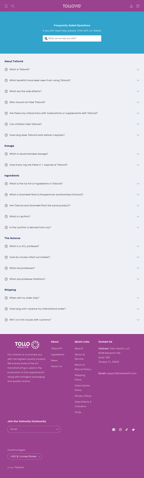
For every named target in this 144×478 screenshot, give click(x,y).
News (54, 360)
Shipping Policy (80, 377)
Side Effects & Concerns (83, 404)
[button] (6, 6)
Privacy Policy (83, 396)
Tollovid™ (57, 348)
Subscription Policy (82, 387)
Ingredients (58, 354)
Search (79, 348)
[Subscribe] (57, 429)
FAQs (78, 412)
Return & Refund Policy (83, 367)
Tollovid (19, 467)
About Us (56, 366)
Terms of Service (80, 356)
